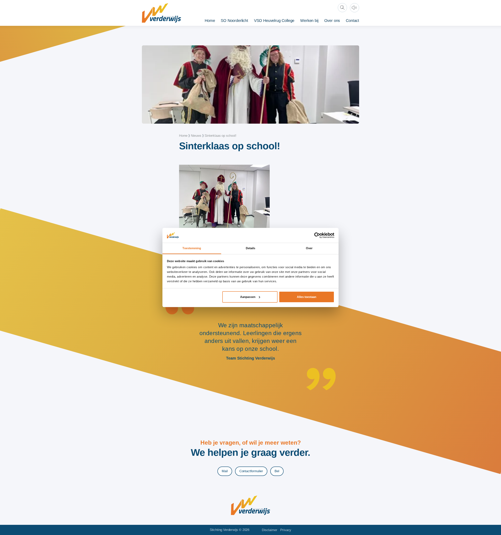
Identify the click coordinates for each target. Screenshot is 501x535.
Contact (352, 20)
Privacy (285, 530)
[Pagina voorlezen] (355, 8)
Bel (277, 471)
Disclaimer (269, 530)
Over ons (332, 20)
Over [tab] (309, 248)
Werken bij (309, 20)
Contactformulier (251, 471)
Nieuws (196, 136)
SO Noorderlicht (234, 20)
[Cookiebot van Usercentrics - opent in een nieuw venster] (317, 235)
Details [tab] (250, 248)
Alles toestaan (306, 297)
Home (210, 20)
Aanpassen (247, 297)
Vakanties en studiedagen (341, 20)
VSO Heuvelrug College (274, 20)
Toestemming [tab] (191, 248)
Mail (225, 471)
